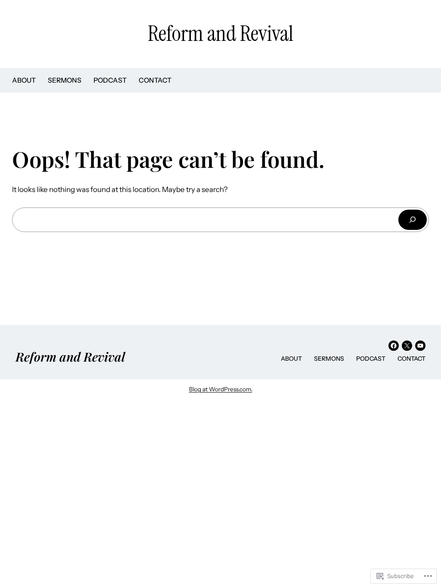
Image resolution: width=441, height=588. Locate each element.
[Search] (412, 220)
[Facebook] (393, 345)
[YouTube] (420, 345)
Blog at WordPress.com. (220, 389)
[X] (407, 345)
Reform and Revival (220, 33)
